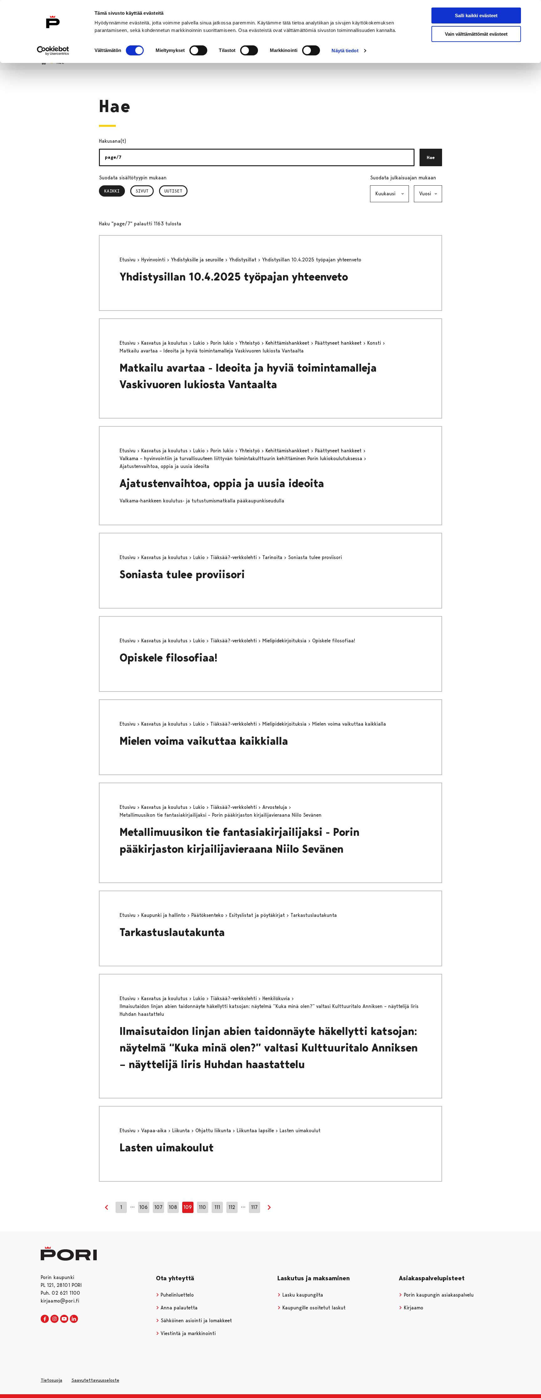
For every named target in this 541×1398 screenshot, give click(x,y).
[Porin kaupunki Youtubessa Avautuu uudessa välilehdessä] (64, 1319)
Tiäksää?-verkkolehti (234, 557)
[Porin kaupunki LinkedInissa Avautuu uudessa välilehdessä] (74, 1319)
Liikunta (181, 1130)
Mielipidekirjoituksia (285, 641)
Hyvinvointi (154, 260)
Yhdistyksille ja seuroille (198, 260)
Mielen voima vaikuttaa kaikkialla (204, 741)
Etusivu (128, 260)
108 (173, 1207)
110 (202, 1207)
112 (232, 1207)
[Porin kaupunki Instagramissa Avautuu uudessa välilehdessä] (54, 1319)
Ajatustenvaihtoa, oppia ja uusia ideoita (222, 483)
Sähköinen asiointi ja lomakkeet (195, 1320)
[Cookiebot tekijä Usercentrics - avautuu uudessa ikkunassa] (53, 50)
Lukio (199, 343)
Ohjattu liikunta (214, 1130)
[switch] (198, 50)
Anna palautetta (178, 1308)
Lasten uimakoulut (167, 1147)
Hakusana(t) (112, 141)
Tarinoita (273, 557)
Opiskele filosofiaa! (169, 657)
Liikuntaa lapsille (256, 1130)
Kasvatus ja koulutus (165, 343)
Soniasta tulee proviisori (182, 574)
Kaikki (114, 190)
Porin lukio (222, 343)
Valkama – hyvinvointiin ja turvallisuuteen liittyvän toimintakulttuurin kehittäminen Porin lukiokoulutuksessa (242, 458)
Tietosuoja (51, 1380)
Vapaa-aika (154, 1130)
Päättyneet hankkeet (339, 343)
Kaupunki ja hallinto (164, 915)
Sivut (142, 190)
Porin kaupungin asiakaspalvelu (438, 1295)
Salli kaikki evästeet (476, 15)
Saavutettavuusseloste (95, 1380)
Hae (431, 157)
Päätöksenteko (208, 915)
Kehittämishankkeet (288, 343)
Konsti (375, 343)
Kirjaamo (412, 1308)
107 (158, 1207)
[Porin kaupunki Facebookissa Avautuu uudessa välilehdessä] (45, 1319)
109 (187, 1207)
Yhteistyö (250, 343)
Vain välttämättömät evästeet (476, 34)
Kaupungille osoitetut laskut (313, 1308)
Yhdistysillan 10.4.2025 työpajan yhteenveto (234, 276)
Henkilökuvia (276, 998)
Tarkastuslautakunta (172, 932)
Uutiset (173, 190)
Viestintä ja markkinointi (187, 1333)
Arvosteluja (275, 807)
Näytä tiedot (345, 50)
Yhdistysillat (243, 260)
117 (254, 1207)
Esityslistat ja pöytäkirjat (257, 915)
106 (143, 1207)
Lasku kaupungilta (302, 1295)
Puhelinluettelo (176, 1295)
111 (217, 1207)
